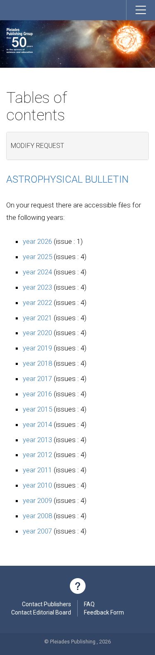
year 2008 (37, 516)
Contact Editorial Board (41, 612)
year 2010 (37, 485)
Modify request (37, 146)
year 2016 (37, 394)
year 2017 (37, 378)
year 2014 (37, 424)
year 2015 (37, 409)
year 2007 (37, 531)
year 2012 (37, 454)
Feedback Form (104, 612)
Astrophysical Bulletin (67, 179)
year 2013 (37, 440)
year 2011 (37, 470)
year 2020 (37, 333)
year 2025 (37, 256)
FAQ (89, 604)
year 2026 (37, 241)
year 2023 (37, 287)
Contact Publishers (46, 604)
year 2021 (37, 318)
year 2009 (37, 500)
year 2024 (37, 272)
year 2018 (37, 363)
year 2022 (37, 302)
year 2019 (37, 348)
